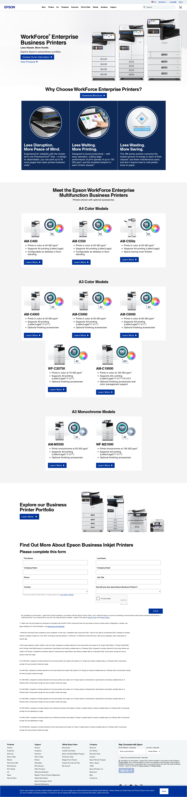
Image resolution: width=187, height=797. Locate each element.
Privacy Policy (123, 762)
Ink (8, 772)
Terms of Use (143, 766)
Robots (9, 760)
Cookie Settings (103, 790)
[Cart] (180, 7)
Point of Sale (11, 757)
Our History (93, 751)
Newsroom (93, 772)
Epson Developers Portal (43, 781)
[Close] (164, 791)
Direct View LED (12, 763)
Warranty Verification (42, 772)
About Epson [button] (162, 2)
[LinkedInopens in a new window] (136, 785)
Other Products (40, 769)
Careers (92, 757)
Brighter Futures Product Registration (47, 775)
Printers (9, 748)
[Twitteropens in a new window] (126, 785)
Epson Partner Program (98, 760)
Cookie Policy (126, 790)
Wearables (38, 763)
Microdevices (11, 766)
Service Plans (11, 778)
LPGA (92, 766)
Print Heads (11, 769)
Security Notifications (42, 784)
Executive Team (95, 754)
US (155, 2)
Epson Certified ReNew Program (73, 754)
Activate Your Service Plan (71, 763)
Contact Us (93, 778)
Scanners (10, 754)
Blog (91, 775)
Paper (9, 775)
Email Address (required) (127, 747)
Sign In (181, 2)
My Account (66, 766)
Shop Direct (66, 748)
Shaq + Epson (94, 763)
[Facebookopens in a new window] (121, 785)
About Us (93, 748)
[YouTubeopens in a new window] (131, 785)
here (107, 793)
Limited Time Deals (68, 751)
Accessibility (173, 2)
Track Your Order (68, 757)
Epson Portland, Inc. (96, 769)
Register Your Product (69, 760)
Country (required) (152, 747)
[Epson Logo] (10, 7)
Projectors (10, 751)
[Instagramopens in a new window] (141, 785)
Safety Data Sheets (41, 778)
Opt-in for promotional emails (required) (134, 757)
